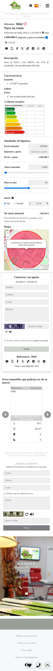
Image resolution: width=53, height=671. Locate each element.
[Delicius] (28, 48)
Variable (19, 203)
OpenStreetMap (34, 269)
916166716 (32, 282)
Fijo (8, 203)
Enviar (26, 349)
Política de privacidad (26, 636)
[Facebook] (30, 5)
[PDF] (12, 48)
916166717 (21, 282)
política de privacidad (41, 340)
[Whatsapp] (38, 48)
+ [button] (8, 233)
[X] (22, 48)
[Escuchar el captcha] (10, 331)
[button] (5, 414)
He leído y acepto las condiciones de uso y (27, 340)
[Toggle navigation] (47, 5)
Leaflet (24, 269)
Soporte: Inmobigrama (26, 657)
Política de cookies (26, 643)
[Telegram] (43, 48)
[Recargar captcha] (6, 331)
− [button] (8, 237)
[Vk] (33, 48)
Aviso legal (26, 650)
